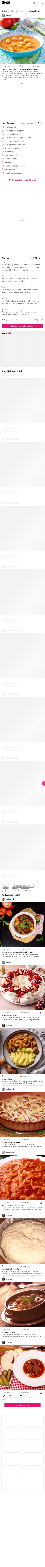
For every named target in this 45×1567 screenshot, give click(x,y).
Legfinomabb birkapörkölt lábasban (15, 1396)
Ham (15, 890)
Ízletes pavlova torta (9, 1016)
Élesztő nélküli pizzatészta (11, 1269)
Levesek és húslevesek (13, 11)
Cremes (25, 890)
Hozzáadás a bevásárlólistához (24, 180)
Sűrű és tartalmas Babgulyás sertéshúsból (17, 952)
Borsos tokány (7, 1079)
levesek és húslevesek (23, 886)
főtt (6, 890)
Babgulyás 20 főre (8, 1332)
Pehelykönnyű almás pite (11, 1142)
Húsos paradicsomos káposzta (13, 1206)
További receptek (22, 1405)
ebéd (6, 886)
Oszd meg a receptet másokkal (22, 326)
